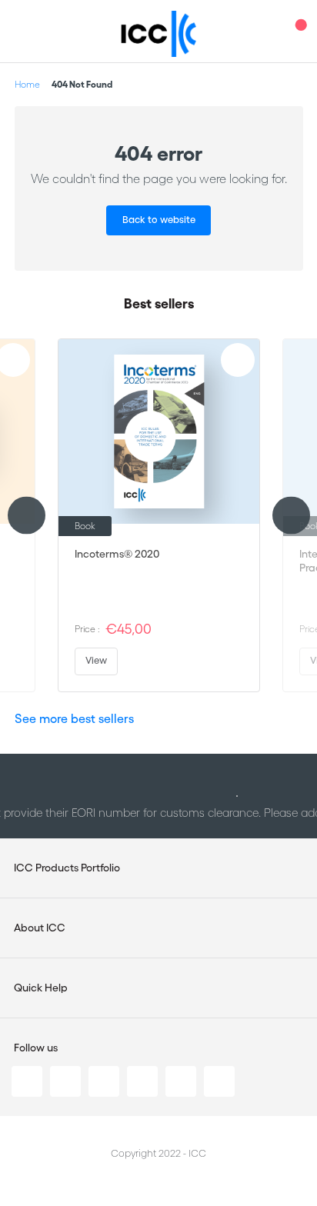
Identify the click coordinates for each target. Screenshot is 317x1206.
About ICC (39, 927)
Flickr (219, 1081)
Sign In (267, 31)
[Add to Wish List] (238, 360)
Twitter (65, 1081)
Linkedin (27, 1081)
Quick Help (41, 987)
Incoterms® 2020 (117, 554)
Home (27, 84)
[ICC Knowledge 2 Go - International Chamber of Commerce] (159, 34)
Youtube (180, 1081)
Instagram (142, 1081)
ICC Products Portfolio (67, 867)
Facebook (103, 1081)
